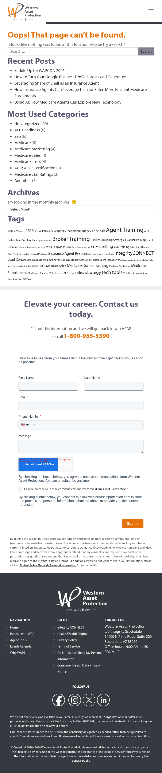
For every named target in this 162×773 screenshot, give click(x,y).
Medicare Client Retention (103, 259)
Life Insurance (34, 259)
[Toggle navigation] (151, 11)
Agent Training (124, 229)
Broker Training (71, 238)
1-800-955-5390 (87, 336)
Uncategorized (27, 123)
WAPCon (27, 278)
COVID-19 (50, 247)
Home (14, 627)
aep (17, 136)
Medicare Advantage (54, 259)
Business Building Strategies (108, 240)
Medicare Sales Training (87, 265)
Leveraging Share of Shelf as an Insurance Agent (56, 83)
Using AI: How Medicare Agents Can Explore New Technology (67, 102)
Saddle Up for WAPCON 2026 (39, 70)
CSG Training (122, 247)
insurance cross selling (103, 253)
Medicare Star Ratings (33, 174)
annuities (46, 239)
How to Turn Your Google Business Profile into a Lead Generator (70, 76)
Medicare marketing (32, 148)
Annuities (22, 180)
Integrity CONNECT (70, 627)
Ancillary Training (31, 239)
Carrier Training (136, 240)
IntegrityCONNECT (134, 253)
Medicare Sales (27, 155)
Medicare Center (77, 259)
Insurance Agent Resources (69, 253)
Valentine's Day (15, 278)
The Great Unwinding (135, 273)
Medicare (22, 142)
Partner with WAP (22, 633)
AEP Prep (32, 230)
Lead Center (17, 259)
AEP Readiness (27, 129)
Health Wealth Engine (72, 633)
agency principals (93, 230)
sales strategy (88, 272)
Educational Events (139, 247)
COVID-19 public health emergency (73, 247)
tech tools (112, 272)
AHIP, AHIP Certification (34, 167)
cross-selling (102, 246)
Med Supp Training (38, 273)
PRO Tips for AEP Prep (61, 273)
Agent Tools (18, 640)
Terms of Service (68, 646)
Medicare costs (27, 161)
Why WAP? (17, 652)
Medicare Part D (36, 265)
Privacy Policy (67, 640)
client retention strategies (32, 247)
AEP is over (19, 230)
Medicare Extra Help (143, 259)
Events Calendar (21, 646)
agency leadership (69, 230)
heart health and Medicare (34, 253)
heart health (14, 253)
